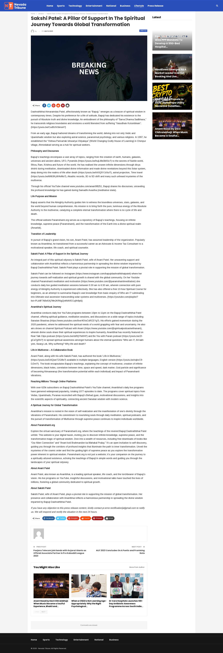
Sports (61, 5)
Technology (75, 5)
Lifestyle (139, 5)
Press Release (155, 5)
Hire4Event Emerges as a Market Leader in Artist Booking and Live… (170, 73)
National (111, 5)
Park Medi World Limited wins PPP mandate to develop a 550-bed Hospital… (170, 42)
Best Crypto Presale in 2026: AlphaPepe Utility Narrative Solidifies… (169, 103)
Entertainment (94, 5)
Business (125, 5)
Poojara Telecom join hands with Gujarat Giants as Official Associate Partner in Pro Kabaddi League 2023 (59, 553)
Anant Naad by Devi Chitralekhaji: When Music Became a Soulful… (171, 132)
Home (50, 5)
